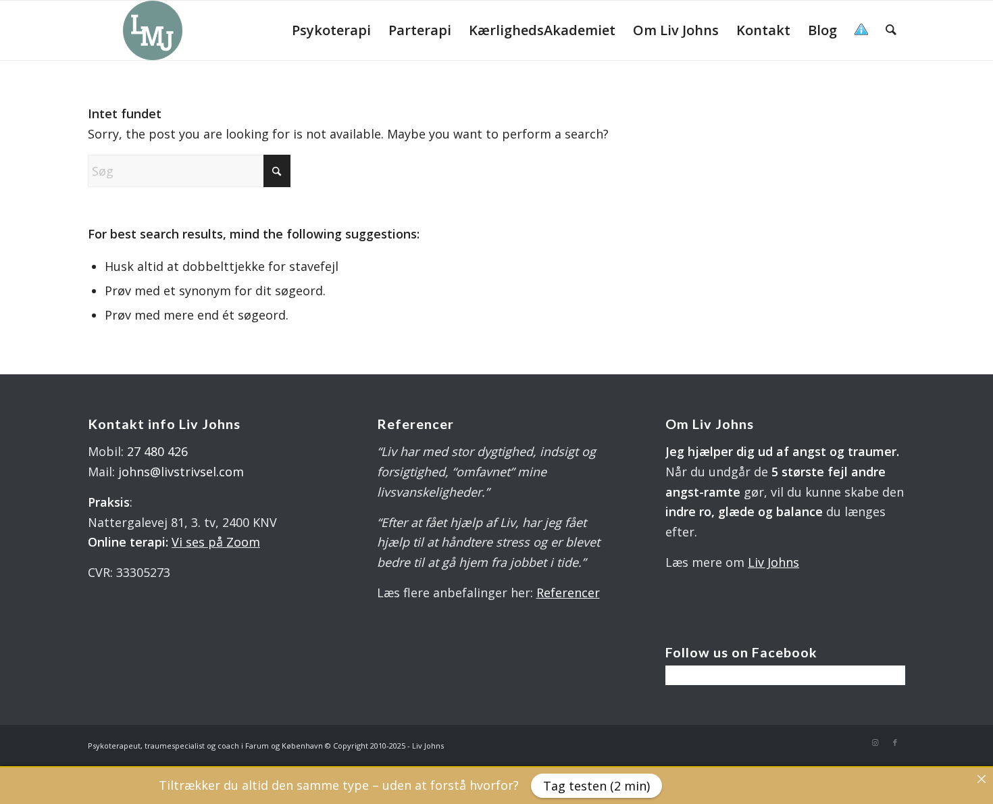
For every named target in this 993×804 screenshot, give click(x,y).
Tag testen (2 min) (596, 786)
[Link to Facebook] (895, 742)
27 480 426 (157, 451)
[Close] (981, 779)
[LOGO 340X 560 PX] (153, 30)
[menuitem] (331, 30)
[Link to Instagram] (875, 742)
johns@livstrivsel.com (181, 471)
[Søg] (891, 30)
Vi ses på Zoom (216, 542)
